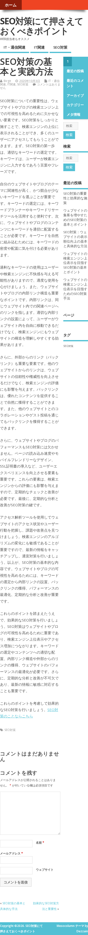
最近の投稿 (75, 71)
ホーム (11, 5)
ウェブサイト (45, 869)
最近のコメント (75, 83)
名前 (40, 842)
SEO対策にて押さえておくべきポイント (41, 26)
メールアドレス (11, 853)
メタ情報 (73, 114)
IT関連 (39, 47)
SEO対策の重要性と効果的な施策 (75, 198)
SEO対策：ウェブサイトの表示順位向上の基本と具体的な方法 (75, 239)
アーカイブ (75, 95)
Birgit (7, 81)
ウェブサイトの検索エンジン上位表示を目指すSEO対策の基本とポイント (75, 263)
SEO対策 (60, 47)
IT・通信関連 (14, 47)
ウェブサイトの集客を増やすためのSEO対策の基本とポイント (75, 217)
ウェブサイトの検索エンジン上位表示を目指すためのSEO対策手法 (75, 289)
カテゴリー (75, 105)
